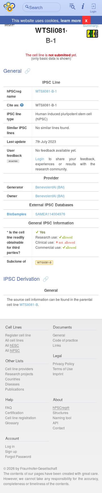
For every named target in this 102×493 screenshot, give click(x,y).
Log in (10, 446)
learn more (71, 20)
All (12, 345)
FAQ (8, 407)
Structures (60, 412)
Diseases (12, 383)
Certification (14, 412)
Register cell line (18, 335)
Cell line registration (20, 417)
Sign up (11, 451)
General (59, 335)
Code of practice (65, 340)
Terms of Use (63, 368)
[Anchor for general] (27, 70)
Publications (14, 389)
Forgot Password (18, 456)
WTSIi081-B (44, 262)
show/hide (13, 161)
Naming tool (62, 417)
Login (93, 11)
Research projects (19, 373)
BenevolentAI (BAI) (50, 187)
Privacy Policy (63, 363)
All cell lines (14, 340)
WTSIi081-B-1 (46, 91)
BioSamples (16, 214)
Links (57, 345)
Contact (59, 427)
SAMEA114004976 (50, 213)
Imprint (58, 373)
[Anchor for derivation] (45, 278)
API (55, 422)
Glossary (12, 422)
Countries (12, 378)
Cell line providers (19, 368)
